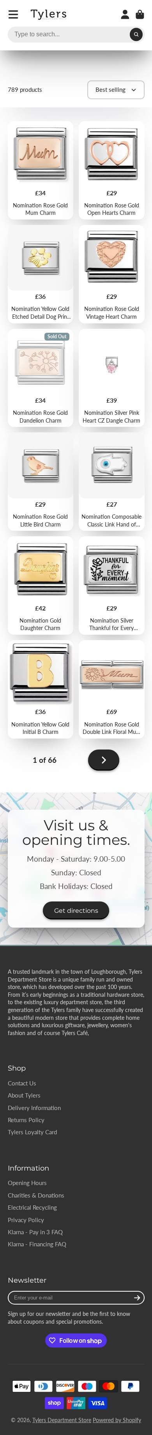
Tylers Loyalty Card (32, 1131)
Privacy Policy (26, 1219)
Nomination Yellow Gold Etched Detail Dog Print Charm (41, 274)
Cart (140, 14)
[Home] (49, 14)
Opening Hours (27, 1182)
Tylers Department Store (61, 1420)
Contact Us (22, 1083)
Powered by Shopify (117, 1420)
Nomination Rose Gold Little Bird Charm (41, 481)
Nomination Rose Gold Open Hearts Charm (112, 170)
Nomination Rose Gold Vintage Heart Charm (112, 274)
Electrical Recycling (32, 1207)
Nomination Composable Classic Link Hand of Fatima (112, 481)
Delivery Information (34, 1107)
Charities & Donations (36, 1195)
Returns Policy (26, 1119)
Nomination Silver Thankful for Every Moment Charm (112, 585)
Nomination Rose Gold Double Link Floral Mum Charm (112, 689)
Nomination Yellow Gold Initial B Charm (41, 689)
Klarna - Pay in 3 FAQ (35, 1231)
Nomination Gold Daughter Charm (41, 585)
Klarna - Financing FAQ (37, 1244)
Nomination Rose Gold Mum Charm (41, 170)
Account (125, 14)
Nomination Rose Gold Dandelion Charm (41, 378)
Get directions (76, 910)
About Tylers (24, 1095)
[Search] (136, 34)
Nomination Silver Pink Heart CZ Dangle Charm (112, 378)
